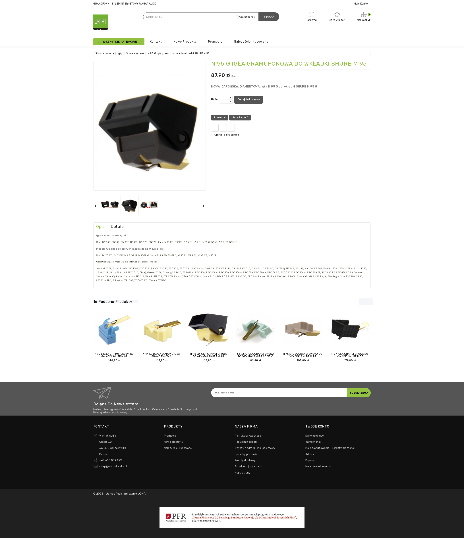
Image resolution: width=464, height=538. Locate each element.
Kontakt (156, 41)
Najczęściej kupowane (178, 448)
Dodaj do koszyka (248, 99)
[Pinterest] (231, 127)
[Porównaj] (110, 330)
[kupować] (103, 330)
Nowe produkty (185, 41)
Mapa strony (242, 472)
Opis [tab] (100, 226)
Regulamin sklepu (246, 441)
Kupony (310, 460)
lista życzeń (240, 117)
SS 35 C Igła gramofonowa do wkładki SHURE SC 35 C (255, 355)
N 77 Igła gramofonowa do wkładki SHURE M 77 (350, 355)
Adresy (309, 454)
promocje (215, 41)
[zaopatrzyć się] (150, 330)
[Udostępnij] (215, 127)
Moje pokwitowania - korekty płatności (330, 448)
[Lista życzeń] (125, 330)
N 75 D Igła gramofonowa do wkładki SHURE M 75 (302, 355)
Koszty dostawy (245, 460)
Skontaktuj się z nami (248, 466)
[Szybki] (118, 330)
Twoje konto (317, 426)
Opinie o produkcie (226, 134)
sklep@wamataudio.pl (113, 466)
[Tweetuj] (223, 127)
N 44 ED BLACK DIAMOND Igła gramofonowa (161, 355)
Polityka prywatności (248, 435)
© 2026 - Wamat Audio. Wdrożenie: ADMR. (119, 493)
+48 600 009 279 (110, 460)
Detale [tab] (117, 226)
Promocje (170, 435)
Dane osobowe (314, 435)
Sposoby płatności (246, 454)
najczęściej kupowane (251, 41)
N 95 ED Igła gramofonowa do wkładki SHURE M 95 (208, 355)
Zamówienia (313, 441)
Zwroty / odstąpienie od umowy (255, 448)
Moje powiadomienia (318, 466)
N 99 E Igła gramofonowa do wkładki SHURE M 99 (114, 355)
